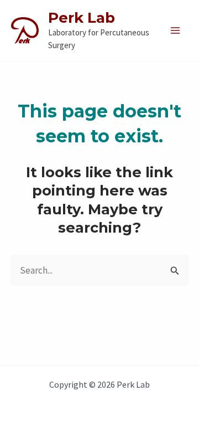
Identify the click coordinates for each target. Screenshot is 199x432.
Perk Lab (81, 18)
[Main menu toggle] (175, 30)
